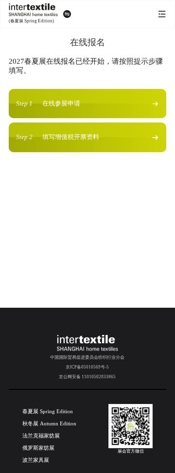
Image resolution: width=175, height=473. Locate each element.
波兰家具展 (35, 460)
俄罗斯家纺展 (38, 448)
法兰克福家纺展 (41, 435)
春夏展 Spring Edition (47, 411)
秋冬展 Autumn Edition (49, 423)
